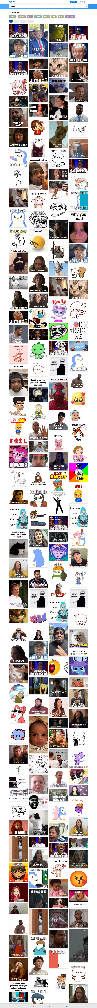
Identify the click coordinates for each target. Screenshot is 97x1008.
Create (74, 1)
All (11, 21)
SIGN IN (81, 1)
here (73, 1006)
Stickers (23, 21)
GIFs (16, 21)
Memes (30, 21)
